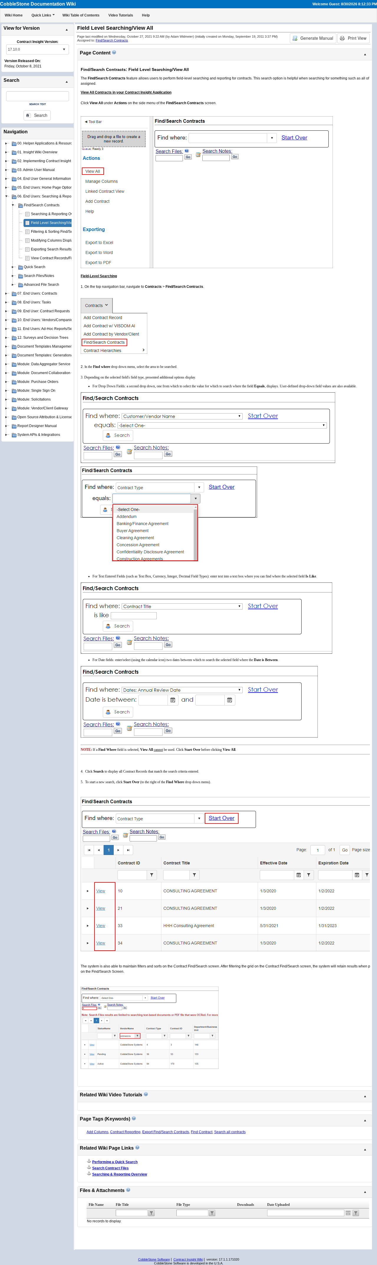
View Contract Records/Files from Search (64, 258)
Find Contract (201, 1132)
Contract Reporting (125, 1132)
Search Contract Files (110, 1168)
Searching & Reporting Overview (57, 214)
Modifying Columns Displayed (55, 240)
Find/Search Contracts (112, 40)
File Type (183, 1205)
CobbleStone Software (154, 1259)
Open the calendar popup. (348, 1213)
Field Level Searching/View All (55, 223)
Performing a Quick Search (115, 1162)
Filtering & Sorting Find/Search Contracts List (66, 232)
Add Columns (97, 1132)
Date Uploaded (278, 1205)
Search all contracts (230, 1132)
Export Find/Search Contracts (165, 1132)
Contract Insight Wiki (188, 1259)
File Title (122, 1205)
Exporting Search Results (51, 249)
